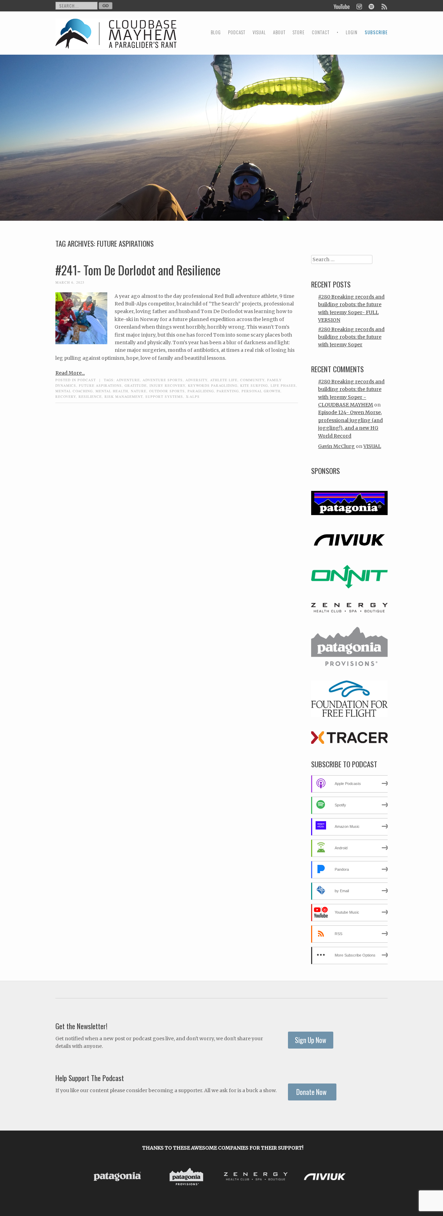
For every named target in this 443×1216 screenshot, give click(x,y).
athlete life (223, 379)
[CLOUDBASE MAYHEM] (116, 40)
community (252, 379)
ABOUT (279, 32)
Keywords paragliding (212, 385)
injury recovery (167, 385)
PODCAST (236, 32)
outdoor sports (167, 390)
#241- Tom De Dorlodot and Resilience (137, 270)
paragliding (201, 390)
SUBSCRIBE (376, 32)
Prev (93, 1177)
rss (384, 6)
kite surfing (254, 385)
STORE (299, 32)
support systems (164, 396)
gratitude (136, 385)
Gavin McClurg (336, 446)
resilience (90, 396)
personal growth (261, 390)
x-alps (193, 396)
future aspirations (100, 385)
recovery (65, 396)
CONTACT (320, 32)
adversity (196, 379)
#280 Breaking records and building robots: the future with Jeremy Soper (351, 337)
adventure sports (163, 379)
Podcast (87, 379)
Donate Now (312, 1092)
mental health (112, 390)
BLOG (216, 32)
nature (138, 390)
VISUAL (259, 32)
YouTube (342, 6)
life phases (283, 385)
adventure (128, 379)
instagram (359, 6)
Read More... (70, 373)
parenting (228, 390)
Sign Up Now (310, 1040)
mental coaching (74, 390)
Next (352, 1177)
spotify (371, 6)
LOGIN (352, 32)
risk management (124, 396)
